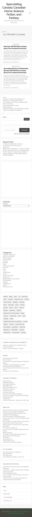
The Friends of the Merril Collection (12, 442)
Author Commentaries (9, 256)
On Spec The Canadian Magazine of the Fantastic (16, 395)
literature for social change (11, 313)
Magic (22, 313)
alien (15, 296)
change (10, 299)
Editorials (5, 262)
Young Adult (15, 332)
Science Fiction (19, 324)
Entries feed (7, 494)
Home (4, 31)
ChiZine (26, 299)
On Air (4, 270)
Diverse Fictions (7, 360)
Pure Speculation (7, 453)
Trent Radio (14, 330)
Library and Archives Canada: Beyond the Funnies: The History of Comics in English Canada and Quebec (16, 418)
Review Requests (7, 107)
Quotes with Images (8, 275)
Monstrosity (13, 316)
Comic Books (7, 302)
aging (10, 296)
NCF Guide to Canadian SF (10, 427)
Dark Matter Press (7, 385)
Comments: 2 (16, 62)
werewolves (6, 332)
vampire (21, 330)
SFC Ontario (6, 437)
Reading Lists (6, 277)
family (17, 305)
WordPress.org (8, 500)
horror (16, 307)
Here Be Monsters (7, 390)
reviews (11, 324)
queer (11, 318)
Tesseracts (6, 330)
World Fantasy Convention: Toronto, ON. (13, 457)
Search (4, 117)
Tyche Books (6, 398)
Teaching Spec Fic (8, 439)
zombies (23, 332)
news (23, 316)
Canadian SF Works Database (10, 415)
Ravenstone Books (8, 397)
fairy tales (11, 305)
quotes (25, 321)
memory (5, 316)
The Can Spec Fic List (8, 440)
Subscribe (24, 130)
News (4, 269)
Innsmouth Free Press (8, 392)
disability (15, 302)
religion (5, 324)
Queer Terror (6, 147)
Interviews (8, 62)
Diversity (21, 302)
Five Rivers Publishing (9, 389)
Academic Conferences (9, 254)
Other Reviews (7, 272)
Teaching (5, 282)
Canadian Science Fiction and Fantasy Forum (15, 413)
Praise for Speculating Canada (11, 105)
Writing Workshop (8, 286)
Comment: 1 (16, 87)
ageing (5, 296)
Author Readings (7, 257)
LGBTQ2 (19, 310)
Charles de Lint (18, 299)
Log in (5, 490)
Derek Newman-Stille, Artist (10, 358)
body (5, 299)
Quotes (5, 274)
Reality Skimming (7, 432)
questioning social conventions (12, 321)
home (11, 307)
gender (5, 307)
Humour (21, 307)
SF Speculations (7, 280)
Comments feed (8, 497)
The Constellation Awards (10, 473)
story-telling (6, 327)
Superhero (15, 327)
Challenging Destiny (8, 382)
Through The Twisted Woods (11, 371)
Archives (5, 203)
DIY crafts (5, 261)
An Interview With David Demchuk (12, 145)
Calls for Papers (7, 259)
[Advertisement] (16, 179)
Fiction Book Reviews (8, 266)
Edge (5, 305)
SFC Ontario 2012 (7, 455)
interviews (12, 310)
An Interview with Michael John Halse (13, 144)
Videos (5, 285)
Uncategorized (7, 283)
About (4, 97)
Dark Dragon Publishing (9, 384)
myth (19, 316)
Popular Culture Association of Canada (13, 348)
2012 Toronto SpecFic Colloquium (12, 452)
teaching (22, 327)
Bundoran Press (7, 381)
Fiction (4, 264)
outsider (5, 318)
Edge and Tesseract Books (10, 387)
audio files (24, 296)
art (19, 296)
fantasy (22, 305)
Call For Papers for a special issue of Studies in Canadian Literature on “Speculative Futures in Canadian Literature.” (15, 153)
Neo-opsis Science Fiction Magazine (12, 393)
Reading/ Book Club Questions (11, 278)
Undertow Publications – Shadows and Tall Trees (16, 400)
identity (5, 310)
